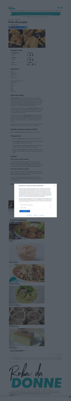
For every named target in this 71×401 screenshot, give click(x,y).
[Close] (55, 186)
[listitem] (35, 204)
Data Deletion (29, 215)
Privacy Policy (41, 215)
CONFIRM (25, 211)
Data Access (35, 215)
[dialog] (35, 200)
